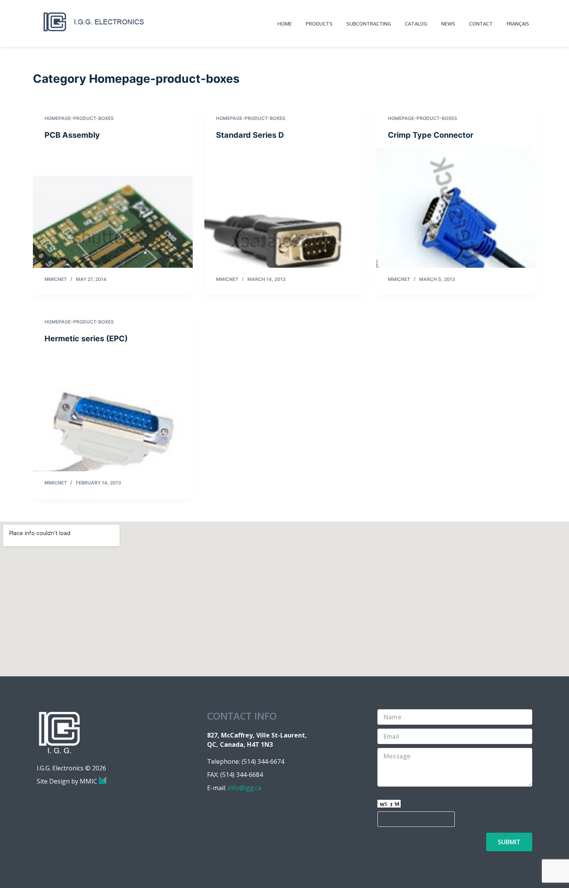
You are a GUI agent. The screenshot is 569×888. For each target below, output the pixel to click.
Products (319, 24)
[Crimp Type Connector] (456, 208)
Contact (481, 24)
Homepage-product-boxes (79, 118)
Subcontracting (368, 24)
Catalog (416, 24)
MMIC (89, 781)
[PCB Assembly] (113, 208)
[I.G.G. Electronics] (94, 22)
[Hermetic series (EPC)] (113, 411)
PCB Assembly (72, 135)
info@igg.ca (244, 788)
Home (285, 24)
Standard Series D (250, 135)
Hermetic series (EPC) (86, 338)
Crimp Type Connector (430, 135)
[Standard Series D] (284, 208)
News (448, 24)
